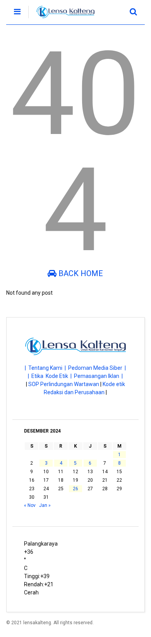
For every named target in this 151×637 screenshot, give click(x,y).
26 (75, 488)
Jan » (45, 505)
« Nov (30, 505)
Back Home (80, 273)
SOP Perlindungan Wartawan (63, 384)
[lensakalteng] (61, 18)
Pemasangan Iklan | (98, 376)
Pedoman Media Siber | (97, 368)
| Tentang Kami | (46, 368)
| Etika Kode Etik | (51, 376)
